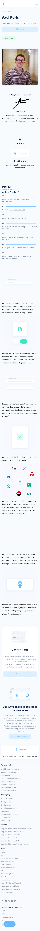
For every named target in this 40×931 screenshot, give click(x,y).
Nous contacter (7, 892)
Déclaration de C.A (8, 790)
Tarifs (3, 852)
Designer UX (6, 805)
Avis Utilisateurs (7, 861)
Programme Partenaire (10, 889)
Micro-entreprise (8, 868)
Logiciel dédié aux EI (9, 838)
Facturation (5, 775)
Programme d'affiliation (10, 886)
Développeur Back (9, 808)
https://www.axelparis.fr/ (20, 95)
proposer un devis (17, 210)
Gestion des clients (8, 772)
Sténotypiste (6, 817)
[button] (36, 3)
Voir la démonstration (20, 737)
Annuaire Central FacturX (11, 883)
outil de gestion (14, 165)
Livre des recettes (8, 784)
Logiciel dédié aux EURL (10, 835)
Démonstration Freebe (10, 858)
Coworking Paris (7, 874)
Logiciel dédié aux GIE (10, 841)
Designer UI (6, 802)
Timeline (4, 877)
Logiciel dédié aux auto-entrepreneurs (16, 829)
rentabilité (21, 218)
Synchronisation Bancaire (11, 778)
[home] (3, 3)
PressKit (5, 904)
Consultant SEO (7, 799)
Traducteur (5, 820)
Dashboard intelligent (10, 769)
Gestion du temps (8, 781)
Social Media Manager (10, 814)
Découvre (20, 674)
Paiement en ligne (8, 787)
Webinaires (5, 880)
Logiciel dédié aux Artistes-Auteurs (15, 844)
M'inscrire (20, 29)
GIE (2, 871)
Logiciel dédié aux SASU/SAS (12, 832)
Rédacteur (5, 811)
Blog (3, 855)
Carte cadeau (6, 865)
